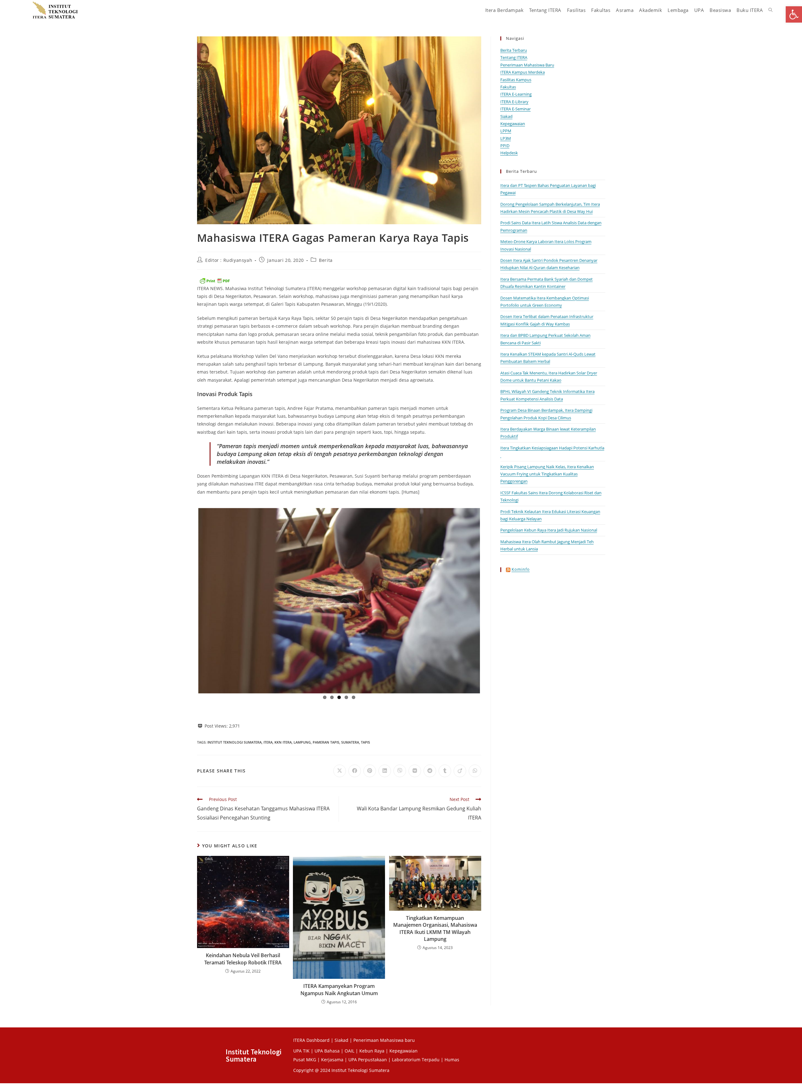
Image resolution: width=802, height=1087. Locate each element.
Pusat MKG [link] (304, 1058)
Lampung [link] (302, 741)
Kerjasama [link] (333, 1058)
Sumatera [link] (350, 741)
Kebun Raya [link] (371, 1050)
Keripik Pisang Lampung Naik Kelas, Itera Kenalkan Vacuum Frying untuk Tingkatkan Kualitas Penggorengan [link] (547, 474)
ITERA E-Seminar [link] (515, 109)
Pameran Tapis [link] (326, 741)
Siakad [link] (506, 116)
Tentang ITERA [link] (513, 57)
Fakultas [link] (508, 87)
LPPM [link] (505, 131)
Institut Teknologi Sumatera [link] (234, 741)
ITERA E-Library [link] (514, 101)
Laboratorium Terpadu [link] (416, 1058)
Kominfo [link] (521, 569)
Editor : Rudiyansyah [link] (228, 260)
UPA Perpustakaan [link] (367, 1058)
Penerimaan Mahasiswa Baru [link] (527, 65)
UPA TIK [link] (301, 1050)
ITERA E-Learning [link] (516, 94)
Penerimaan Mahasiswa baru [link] (384, 1039)
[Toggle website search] (770, 10)
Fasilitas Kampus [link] (515, 79)
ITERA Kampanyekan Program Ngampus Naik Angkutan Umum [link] (339, 988)
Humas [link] (452, 1058)
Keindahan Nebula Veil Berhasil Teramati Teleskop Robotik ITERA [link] (243, 957)
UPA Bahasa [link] (327, 1050)
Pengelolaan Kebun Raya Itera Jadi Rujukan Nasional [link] (548, 530)
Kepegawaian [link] (512, 123)
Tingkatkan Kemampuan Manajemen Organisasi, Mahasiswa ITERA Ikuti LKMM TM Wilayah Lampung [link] (435, 927)
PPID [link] (504, 145)
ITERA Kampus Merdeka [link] (522, 72)
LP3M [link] (505, 138)
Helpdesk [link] (509, 153)
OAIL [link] (349, 1050)
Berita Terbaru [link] (513, 50)
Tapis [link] (365, 741)
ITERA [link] (268, 741)
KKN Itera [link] (283, 741)
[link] (794, 14)
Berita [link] (326, 260)
